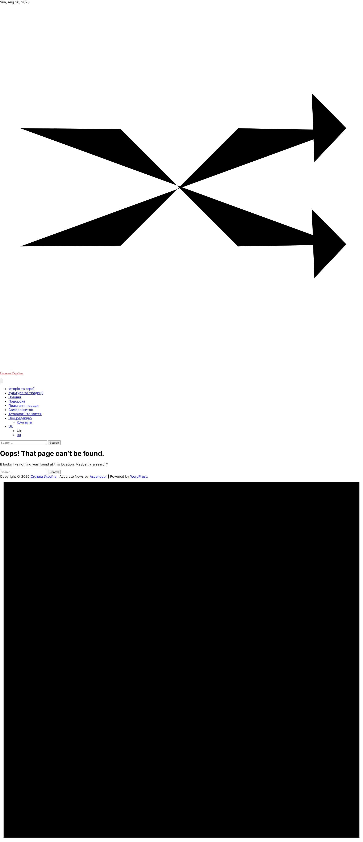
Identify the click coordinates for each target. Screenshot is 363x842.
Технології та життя (25, 414)
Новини (14, 397)
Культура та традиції (25, 393)
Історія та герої (21, 389)
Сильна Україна (11, 373)
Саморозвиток (20, 410)
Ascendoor (98, 476)
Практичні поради (23, 405)
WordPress (138, 476)
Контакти (24, 422)
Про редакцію (20, 418)
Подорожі (16, 401)
